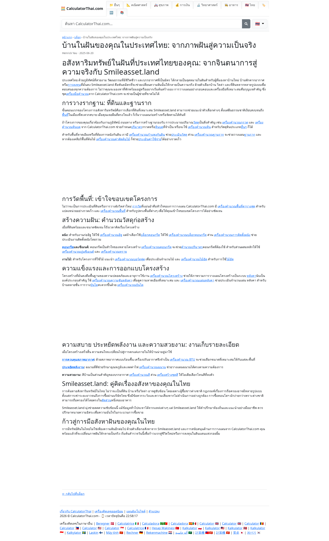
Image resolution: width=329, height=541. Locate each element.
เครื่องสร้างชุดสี (167, 375)
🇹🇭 (250, 5)
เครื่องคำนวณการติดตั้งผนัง (232, 235)
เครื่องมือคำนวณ (77, 94)
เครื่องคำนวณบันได (130, 285)
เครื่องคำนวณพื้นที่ (113, 211)
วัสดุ (196, 122)
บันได (94, 285)
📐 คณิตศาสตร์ (137, 5)
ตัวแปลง (154, 511)
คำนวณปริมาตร (192, 247)
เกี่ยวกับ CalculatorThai (75, 511)
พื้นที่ (65, 115)
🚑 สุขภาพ (161, 5)
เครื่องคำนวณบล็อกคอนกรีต (188, 235)
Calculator (207, 523)
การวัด (136, 206)
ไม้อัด (230, 259)
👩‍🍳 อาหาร (231, 5)
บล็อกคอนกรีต (150, 235)
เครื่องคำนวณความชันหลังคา (112, 280)
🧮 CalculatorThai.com (82, 8)
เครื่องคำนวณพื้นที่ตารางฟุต (236, 206)
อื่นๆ (244, 127)
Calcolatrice (125, 523)
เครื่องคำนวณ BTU (182, 359)
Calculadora (150, 523)
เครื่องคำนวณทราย (114, 251)
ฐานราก (249, 134)
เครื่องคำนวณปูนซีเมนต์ (78, 251)
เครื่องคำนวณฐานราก (209, 134)
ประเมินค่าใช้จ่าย (149, 139)
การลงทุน (74, 85)
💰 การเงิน (182, 5)
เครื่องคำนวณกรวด (235, 122)
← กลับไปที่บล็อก (73, 494)
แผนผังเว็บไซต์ (135, 511)
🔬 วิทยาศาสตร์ (207, 5)
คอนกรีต (68, 247)
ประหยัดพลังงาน (73, 367)
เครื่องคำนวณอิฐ (111, 235)
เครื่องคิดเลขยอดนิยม (109, 511)
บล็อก (77, 37)
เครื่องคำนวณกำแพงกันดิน (147, 134)
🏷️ (264, 5)
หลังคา (251, 276)
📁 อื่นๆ (114, 5)
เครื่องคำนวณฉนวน (152, 367)
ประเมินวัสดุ (179, 134)
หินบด (159, 127)
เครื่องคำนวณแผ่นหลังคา (197, 280)
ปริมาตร (136, 127)
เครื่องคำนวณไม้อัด (194, 259)
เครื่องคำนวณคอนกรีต (156, 247)
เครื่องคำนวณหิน (199, 127)
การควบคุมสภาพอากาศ (78, 359)
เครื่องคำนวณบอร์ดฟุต (130, 259)
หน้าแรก (67, 37)
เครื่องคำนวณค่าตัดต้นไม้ (113, 139)
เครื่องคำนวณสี (139, 375)
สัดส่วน (106, 400)
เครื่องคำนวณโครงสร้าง (166, 276)
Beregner (103, 523)
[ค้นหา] (246, 23)
